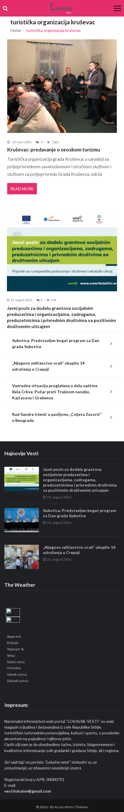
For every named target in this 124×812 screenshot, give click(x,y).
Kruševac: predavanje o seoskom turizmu (53, 150)
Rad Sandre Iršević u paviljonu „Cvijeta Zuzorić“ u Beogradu (57, 417)
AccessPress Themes (71, 807)
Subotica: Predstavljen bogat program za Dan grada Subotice (55, 343)
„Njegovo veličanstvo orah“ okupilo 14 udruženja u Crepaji (48, 366)
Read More (22, 188)
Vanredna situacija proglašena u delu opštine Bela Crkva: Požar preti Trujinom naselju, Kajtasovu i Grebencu (54, 391)
